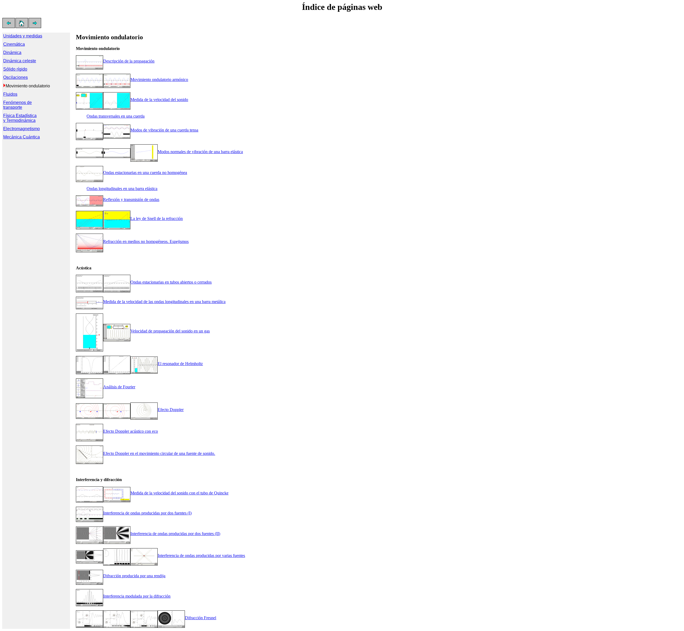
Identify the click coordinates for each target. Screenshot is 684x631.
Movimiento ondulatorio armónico (159, 79)
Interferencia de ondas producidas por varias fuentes (201, 555)
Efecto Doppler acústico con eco (130, 431)
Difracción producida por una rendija (134, 576)
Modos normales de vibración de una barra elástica (200, 151)
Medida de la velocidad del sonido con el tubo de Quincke (179, 493)
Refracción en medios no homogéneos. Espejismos (146, 241)
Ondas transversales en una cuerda (116, 116)
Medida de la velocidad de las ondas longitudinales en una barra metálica (164, 301)
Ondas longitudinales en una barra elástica (122, 188)
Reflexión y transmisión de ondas (131, 199)
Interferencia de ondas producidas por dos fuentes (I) (147, 513)
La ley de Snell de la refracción (156, 218)
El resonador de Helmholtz (180, 363)
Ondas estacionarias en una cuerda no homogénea (145, 172)
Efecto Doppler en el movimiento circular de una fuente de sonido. (159, 453)
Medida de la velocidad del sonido (159, 99)
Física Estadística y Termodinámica (20, 118)
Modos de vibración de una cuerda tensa (164, 130)
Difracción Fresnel (200, 617)
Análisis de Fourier (119, 387)
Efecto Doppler (171, 409)
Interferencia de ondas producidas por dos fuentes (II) (175, 533)
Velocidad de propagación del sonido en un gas (170, 331)
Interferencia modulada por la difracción (136, 596)
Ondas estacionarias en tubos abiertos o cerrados (171, 282)
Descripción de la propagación (128, 61)
